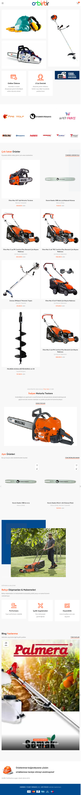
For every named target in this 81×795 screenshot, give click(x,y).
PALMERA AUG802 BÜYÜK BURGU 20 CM (20, 369)
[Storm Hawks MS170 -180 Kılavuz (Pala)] (60, 481)
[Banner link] (24, 24)
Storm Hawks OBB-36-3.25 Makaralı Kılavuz (60, 200)
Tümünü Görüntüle (72, 155)
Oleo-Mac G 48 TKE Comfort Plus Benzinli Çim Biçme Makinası (60, 250)
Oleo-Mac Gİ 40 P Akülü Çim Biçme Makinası (60, 300)
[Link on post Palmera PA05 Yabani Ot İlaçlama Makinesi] (40, 695)
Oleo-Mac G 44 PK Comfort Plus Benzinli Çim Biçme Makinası (20, 250)
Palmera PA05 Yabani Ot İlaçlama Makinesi (40, 743)
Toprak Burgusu (21, 371)
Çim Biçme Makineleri (20, 254)
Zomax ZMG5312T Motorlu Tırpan (20, 300)
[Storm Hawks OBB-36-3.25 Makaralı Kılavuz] (60, 179)
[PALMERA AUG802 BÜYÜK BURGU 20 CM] (21, 338)
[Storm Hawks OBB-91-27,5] (21, 481)
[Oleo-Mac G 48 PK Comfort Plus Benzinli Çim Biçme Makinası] (60, 328)
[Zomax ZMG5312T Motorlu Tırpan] (21, 279)
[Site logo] (40, 3)
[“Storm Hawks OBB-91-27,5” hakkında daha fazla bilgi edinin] (37, 469)
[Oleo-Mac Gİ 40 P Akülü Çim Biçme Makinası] (60, 279)
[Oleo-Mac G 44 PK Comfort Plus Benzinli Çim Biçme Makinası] (21, 228)
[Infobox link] (14, 83)
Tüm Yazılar (75, 637)
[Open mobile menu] (3, 3)
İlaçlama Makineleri (40, 740)
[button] (76, 469)
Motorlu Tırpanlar (21, 303)
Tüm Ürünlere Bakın (72, 458)
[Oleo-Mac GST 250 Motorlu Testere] (21, 179)
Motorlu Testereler (20, 203)
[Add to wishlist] (37, 465)
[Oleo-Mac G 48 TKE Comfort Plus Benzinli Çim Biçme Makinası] (60, 228)
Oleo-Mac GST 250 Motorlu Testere (21, 200)
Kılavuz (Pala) (60, 203)
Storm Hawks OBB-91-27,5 (21, 503)
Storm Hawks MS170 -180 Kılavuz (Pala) (60, 503)
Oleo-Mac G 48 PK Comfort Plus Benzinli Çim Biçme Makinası (60, 350)
